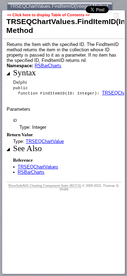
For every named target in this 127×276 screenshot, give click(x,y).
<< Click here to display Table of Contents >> (48, 15)
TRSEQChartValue (45, 141)
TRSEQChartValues (38, 166)
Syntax (24, 72)
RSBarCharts (48, 65)
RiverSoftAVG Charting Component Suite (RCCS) (44, 186)
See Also (27, 148)
